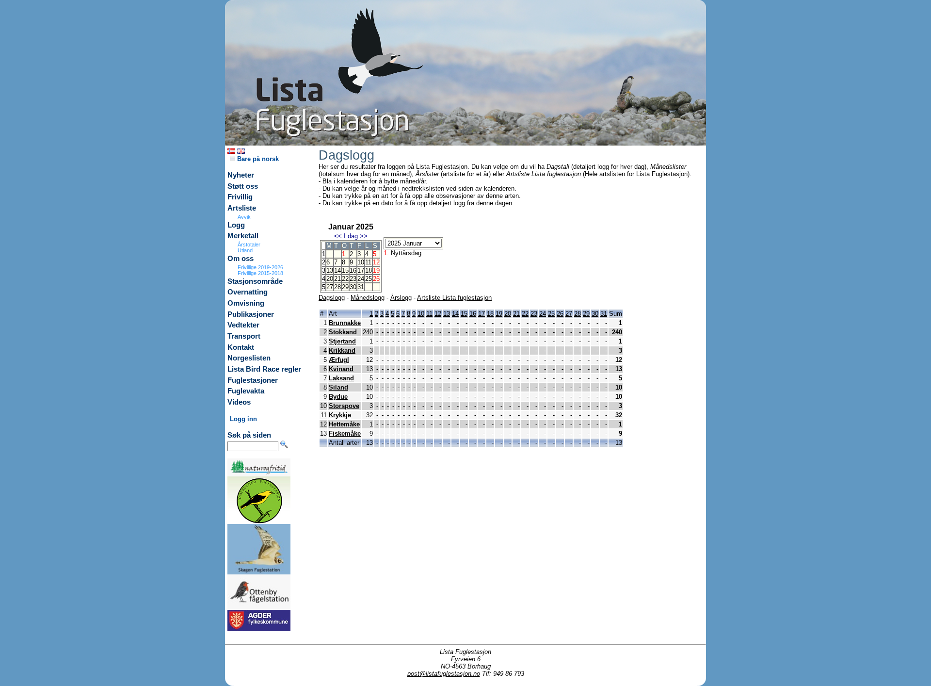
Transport (243, 336)
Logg (236, 225)
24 (360, 278)
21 (337, 278)
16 (353, 270)
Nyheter (240, 175)
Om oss (240, 258)
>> (364, 236)
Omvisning (245, 303)
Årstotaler (249, 244)
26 (560, 313)
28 (337, 287)
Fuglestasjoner (252, 380)
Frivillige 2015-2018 (260, 273)
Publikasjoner (250, 314)
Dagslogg (332, 297)
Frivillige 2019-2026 (260, 267)
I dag (351, 236)
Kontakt (240, 347)
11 (368, 262)
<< (338, 236)
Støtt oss (242, 186)
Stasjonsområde (255, 281)
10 (360, 262)
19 (499, 313)
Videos (239, 402)
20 (329, 278)
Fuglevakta (245, 391)
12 (437, 313)
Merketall (242, 236)
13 (329, 270)
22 (345, 278)
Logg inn (243, 419)
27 (329, 287)
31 (360, 287)
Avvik (244, 217)
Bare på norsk (257, 159)
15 (345, 270)
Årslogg (401, 297)
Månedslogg (368, 297)
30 (353, 287)
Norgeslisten (249, 358)
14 (337, 270)
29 (345, 287)
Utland (245, 250)
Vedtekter (243, 325)
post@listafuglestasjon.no (443, 673)
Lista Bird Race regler (264, 369)
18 (368, 270)
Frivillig (240, 197)
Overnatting (247, 292)
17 (360, 270)
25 (368, 278)
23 (353, 278)
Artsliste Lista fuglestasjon (454, 297)
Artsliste (241, 208)
